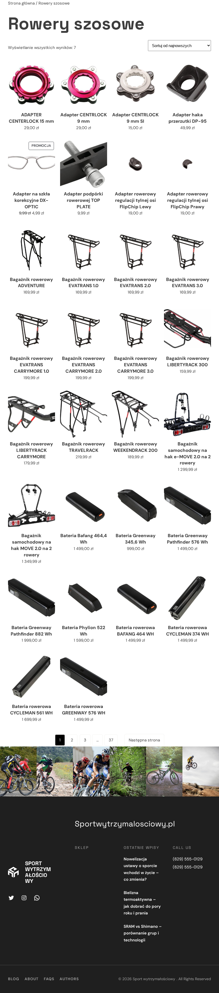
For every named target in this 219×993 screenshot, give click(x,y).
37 (111, 740)
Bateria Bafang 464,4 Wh (83, 539)
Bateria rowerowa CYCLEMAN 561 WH (31, 709)
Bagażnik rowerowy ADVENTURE (31, 282)
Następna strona (144, 740)
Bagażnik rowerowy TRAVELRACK (83, 447)
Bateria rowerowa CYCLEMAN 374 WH (187, 631)
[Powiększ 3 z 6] (102, 753)
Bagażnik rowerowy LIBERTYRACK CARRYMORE (31, 450)
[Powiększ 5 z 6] (175, 753)
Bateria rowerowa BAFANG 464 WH (135, 631)
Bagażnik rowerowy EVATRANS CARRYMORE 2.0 (83, 364)
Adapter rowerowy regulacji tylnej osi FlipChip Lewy (135, 200)
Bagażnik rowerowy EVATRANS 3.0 (187, 282)
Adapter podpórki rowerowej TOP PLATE (83, 200)
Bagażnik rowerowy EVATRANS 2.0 (135, 282)
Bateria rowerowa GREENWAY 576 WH (83, 709)
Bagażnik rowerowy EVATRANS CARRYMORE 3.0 (135, 364)
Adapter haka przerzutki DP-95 (188, 118)
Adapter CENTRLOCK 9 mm (83, 118)
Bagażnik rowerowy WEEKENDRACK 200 (135, 447)
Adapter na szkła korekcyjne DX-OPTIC (31, 200)
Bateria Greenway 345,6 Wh (135, 539)
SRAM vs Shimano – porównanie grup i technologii (143, 933)
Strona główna (21, 3)
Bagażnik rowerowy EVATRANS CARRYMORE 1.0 (31, 364)
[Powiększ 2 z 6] (66, 753)
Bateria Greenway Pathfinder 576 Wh (187, 539)
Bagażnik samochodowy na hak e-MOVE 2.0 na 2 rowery (188, 453)
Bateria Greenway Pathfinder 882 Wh (31, 631)
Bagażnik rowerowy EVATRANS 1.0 (83, 282)
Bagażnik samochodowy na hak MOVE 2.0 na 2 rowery (31, 545)
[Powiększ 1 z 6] (29, 753)
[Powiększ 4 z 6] (139, 753)
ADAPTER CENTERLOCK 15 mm (31, 118)
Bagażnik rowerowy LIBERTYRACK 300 (187, 361)
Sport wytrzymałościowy (38, 872)
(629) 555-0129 (187, 859)
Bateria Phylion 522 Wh (83, 631)
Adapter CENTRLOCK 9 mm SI (135, 118)
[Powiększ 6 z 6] (212, 753)
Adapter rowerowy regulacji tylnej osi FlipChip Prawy (187, 200)
